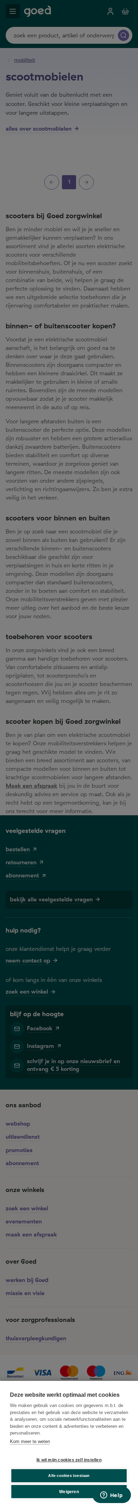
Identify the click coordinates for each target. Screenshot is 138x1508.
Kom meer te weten (30, 1441)
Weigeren (69, 1491)
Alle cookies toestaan (69, 1475)
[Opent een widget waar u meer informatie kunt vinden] (111, 1495)
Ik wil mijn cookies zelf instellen (69, 1460)
